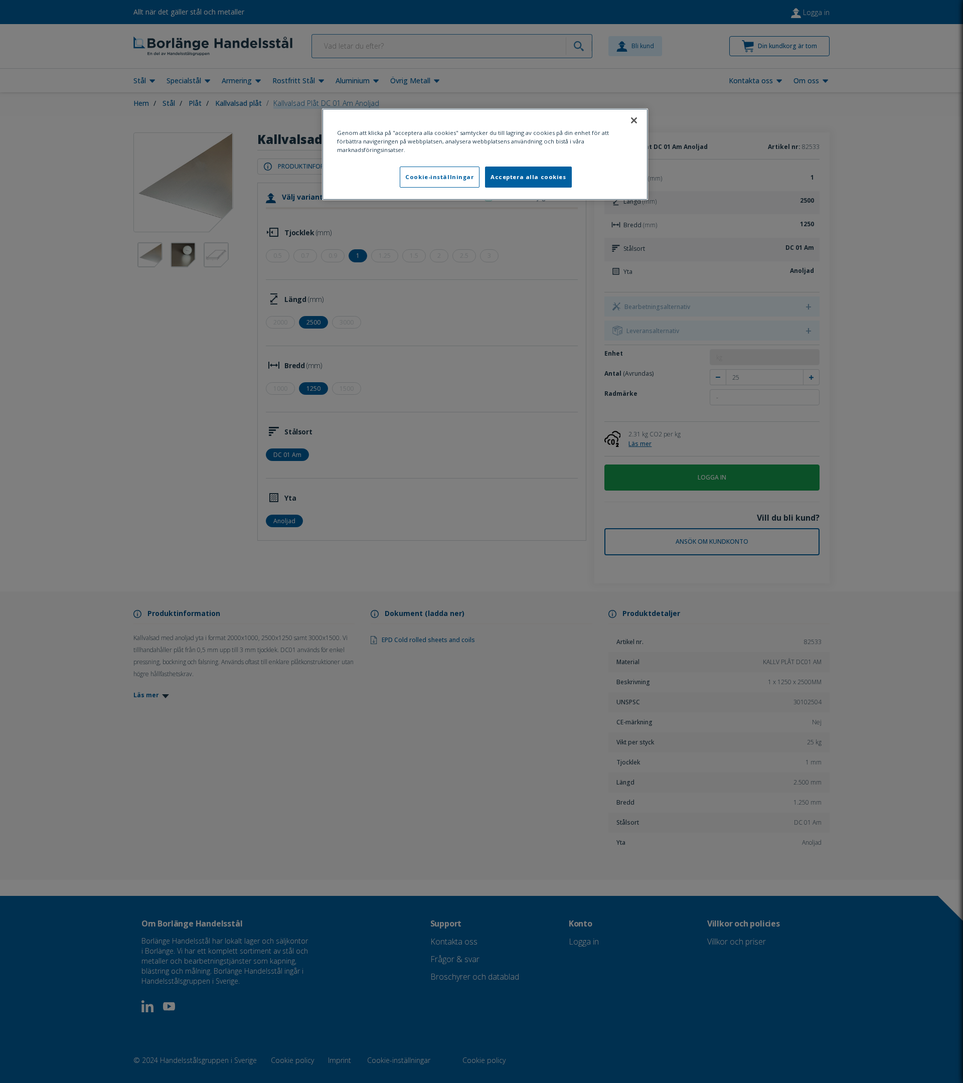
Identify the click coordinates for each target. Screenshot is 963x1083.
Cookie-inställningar (439, 177)
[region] (485, 154)
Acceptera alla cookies (528, 177)
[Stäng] (634, 120)
